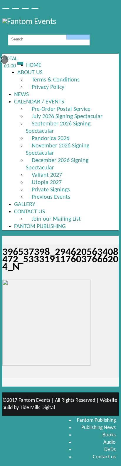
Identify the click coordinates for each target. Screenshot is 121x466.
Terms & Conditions (56, 80)
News (21, 95)
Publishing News (98, 428)
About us (30, 73)
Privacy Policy (48, 87)
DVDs (110, 450)
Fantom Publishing (40, 226)
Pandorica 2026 (50, 139)
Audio (109, 442)
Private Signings (51, 190)
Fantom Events (34, 400)
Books (109, 435)
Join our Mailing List (56, 219)
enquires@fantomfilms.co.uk (95, 62)
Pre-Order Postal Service (61, 109)
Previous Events (51, 197)
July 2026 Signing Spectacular (67, 117)
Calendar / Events (39, 102)
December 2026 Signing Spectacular (57, 164)
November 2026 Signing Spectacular (57, 149)
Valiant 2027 (47, 175)
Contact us (29, 212)
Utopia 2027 (47, 183)
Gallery (24, 205)
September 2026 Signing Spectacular (58, 127)
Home (33, 65)
